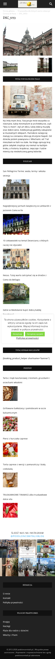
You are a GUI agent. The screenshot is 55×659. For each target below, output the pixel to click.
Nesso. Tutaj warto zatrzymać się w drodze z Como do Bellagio (24, 277)
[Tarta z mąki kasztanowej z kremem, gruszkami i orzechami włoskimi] (10, 394)
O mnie (6, 593)
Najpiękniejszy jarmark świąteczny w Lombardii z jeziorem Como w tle (27, 208)
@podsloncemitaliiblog (27, 536)
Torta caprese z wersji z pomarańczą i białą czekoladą (24, 466)
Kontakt (6, 598)
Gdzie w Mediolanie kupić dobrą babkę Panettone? (22, 312)
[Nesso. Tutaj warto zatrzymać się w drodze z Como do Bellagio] (16, 293)
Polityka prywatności (13, 602)
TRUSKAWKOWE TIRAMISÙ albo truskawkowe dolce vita (25, 497)
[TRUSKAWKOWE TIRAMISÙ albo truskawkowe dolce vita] (10, 511)
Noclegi (6, 626)
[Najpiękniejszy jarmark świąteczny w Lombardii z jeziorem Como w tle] (16, 224)
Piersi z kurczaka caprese (15, 438)
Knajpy (6, 621)
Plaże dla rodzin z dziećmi (15, 630)
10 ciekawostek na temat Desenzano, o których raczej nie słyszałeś (25, 242)
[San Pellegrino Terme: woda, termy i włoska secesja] (16, 189)
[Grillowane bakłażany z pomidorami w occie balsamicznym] (10, 424)
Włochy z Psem (10, 635)
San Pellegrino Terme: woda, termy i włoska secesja (24, 173)
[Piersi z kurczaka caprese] (10, 450)
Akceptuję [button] (17, 334)
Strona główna (9, 11)
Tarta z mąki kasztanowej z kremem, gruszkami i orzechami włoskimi (26, 380)
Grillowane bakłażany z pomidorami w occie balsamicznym (24, 410)
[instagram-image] (9, 548)
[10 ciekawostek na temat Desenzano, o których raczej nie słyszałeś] (16, 259)
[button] (5, 4)
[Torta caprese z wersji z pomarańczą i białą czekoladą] (10, 481)
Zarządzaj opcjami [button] (35, 334)
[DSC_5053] (27, 55)
